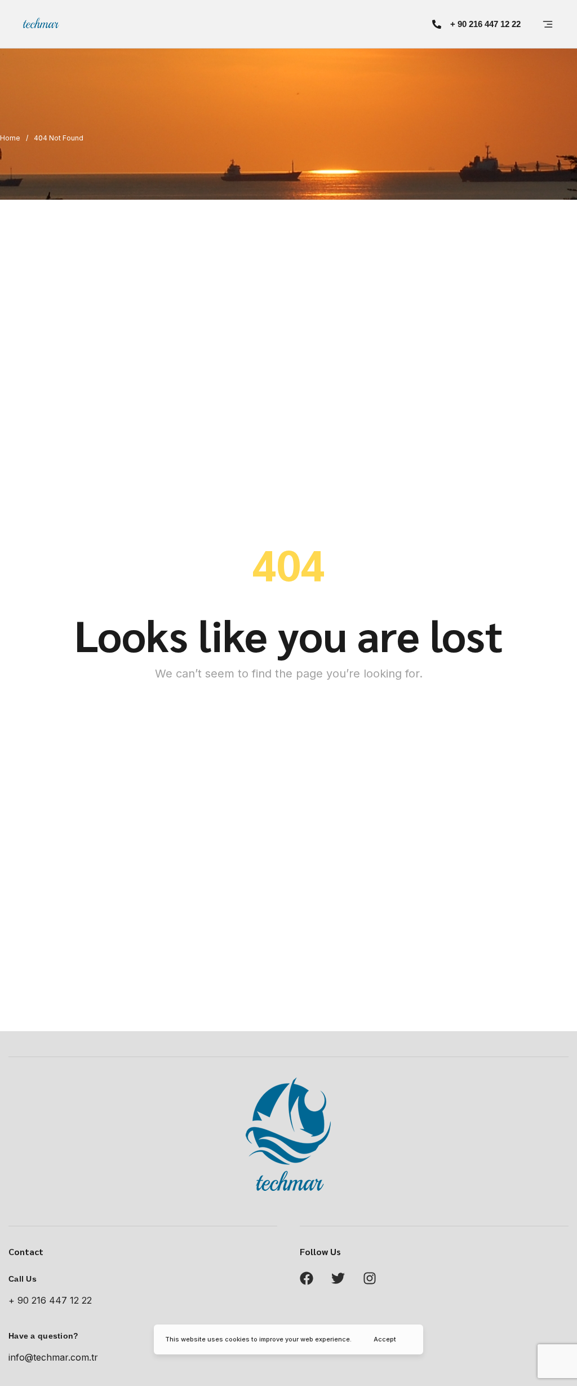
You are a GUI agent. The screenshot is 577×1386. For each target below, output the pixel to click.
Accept (385, 1339)
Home (10, 138)
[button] (476, 24)
